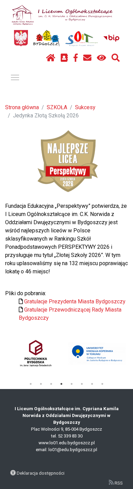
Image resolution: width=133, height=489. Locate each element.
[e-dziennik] (64, 58)
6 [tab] (81, 383)
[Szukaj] (115, 58)
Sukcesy (85, 107)
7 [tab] (92, 383)
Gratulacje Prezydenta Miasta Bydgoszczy (74, 301)
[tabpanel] (35, 353)
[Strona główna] (50, 58)
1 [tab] (30, 383)
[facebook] (76, 58)
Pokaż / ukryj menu (15, 77)
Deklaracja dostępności (40, 473)
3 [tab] (51, 383)
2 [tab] (41, 383)
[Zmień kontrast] (101, 58)
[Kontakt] (87, 58)
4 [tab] (61, 383)
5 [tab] (71, 383)
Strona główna (22, 107)
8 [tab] (102, 383)
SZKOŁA (57, 107)
